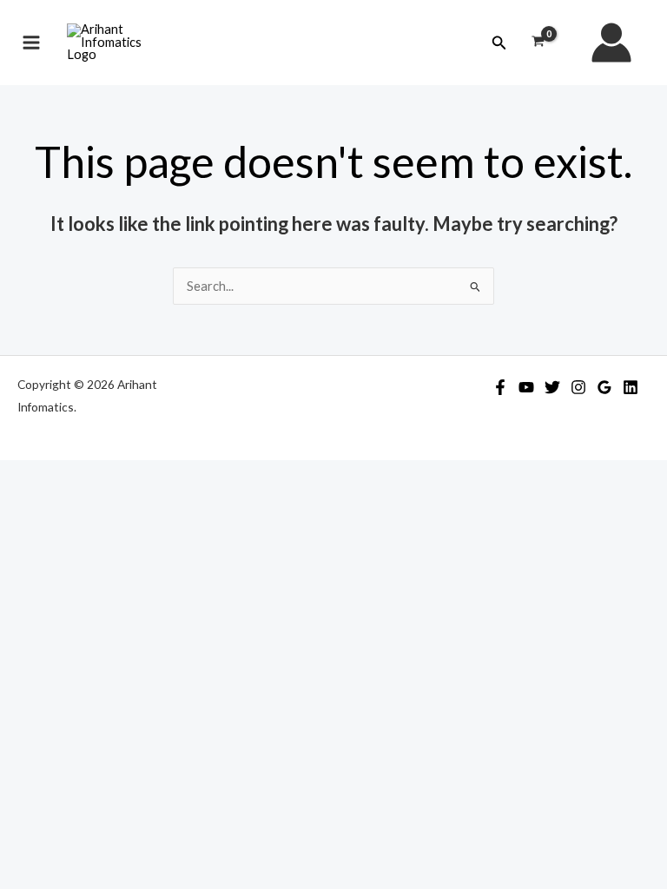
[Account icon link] (611, 42)
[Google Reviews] (604, 387)
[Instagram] (578, 387)
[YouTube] (526, 387)
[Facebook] (500, 387)
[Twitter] (552, 387)
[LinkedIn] (630, 387)
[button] (499, 43)
